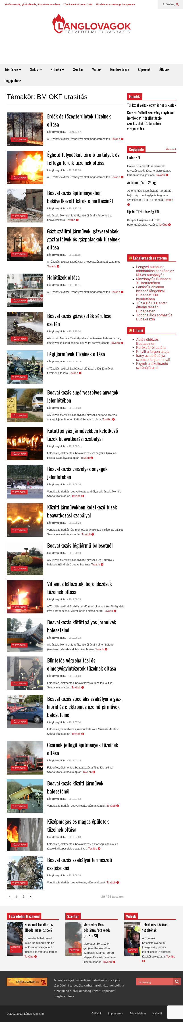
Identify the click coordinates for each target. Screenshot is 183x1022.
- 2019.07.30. (74, 722)
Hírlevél (157, 1013)
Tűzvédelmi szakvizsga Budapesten (115, 4)
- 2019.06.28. (74, 875)
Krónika (56, 69)
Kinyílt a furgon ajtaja (152, 351)
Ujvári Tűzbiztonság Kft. (143, 211)
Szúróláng (169, 4)
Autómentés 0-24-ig (141, 182)
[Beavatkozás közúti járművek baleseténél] (25, 796)
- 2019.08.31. (74, 446)
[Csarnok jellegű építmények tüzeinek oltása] (25, 758)
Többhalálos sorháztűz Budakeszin (154, 317)
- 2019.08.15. (74, 599)
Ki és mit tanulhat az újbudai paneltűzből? (39, 927)
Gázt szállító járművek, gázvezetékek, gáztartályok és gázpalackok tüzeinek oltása (83, 239)
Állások (164, 69)
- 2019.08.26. (74, 484)
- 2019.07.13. (74, 799)
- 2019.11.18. (74, 254)
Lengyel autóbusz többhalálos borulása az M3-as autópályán (155, 271)
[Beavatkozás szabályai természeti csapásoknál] (25, 872)
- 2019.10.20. (74, 331)
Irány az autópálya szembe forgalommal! (153, 357)
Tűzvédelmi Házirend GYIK (77, 4)
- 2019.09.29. (74, 361)
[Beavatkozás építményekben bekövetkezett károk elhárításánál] (25, 205)
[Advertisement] (102, 53)
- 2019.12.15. (74, 208)
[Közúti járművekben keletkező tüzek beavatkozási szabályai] (25, 520)
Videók (96, 69)
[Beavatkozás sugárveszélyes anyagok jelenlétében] (25, 405)
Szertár (78, 69)
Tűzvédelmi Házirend (24, 916)
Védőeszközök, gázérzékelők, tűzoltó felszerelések (32, 4)
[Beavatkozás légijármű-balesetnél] (25, 558)
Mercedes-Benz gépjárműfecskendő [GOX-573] (96, 930)
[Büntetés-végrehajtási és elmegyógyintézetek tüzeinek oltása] (25, 673)
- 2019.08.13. (74, 637)
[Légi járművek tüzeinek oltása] (25, 367)
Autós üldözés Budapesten (147, 341)
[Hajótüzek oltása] (25, 290)
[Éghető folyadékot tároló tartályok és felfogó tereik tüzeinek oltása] (25, 167)
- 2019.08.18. (74, 553)
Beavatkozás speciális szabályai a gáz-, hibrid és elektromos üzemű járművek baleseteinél (84, 706)
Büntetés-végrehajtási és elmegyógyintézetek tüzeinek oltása (81, 664)
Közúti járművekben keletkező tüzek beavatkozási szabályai (82, 511)
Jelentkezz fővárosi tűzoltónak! (155, 927)
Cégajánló (11, 80)
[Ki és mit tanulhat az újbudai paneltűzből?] (15, 939)
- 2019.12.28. (74, 170)
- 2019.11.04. (74, 285)
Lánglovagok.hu (56, 132)
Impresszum (115, 1013)
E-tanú (138, 330)
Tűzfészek (11, 69)
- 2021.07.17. (74, 132)
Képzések (144, 69)
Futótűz (135, 96)
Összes (170, 149)
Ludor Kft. (134, 157)
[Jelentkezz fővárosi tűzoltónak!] (132, 939)
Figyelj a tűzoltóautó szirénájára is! (152, 366)
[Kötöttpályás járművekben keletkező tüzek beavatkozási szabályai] (25, 443)
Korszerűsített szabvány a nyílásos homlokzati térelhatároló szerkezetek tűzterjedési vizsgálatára (150, 120)
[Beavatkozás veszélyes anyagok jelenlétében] (25, 482)
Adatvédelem (138, 1013)
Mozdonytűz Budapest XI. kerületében (153, 281)
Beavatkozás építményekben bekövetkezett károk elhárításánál (80, 197)
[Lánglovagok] (91, 25)
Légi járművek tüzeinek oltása (76, 354)
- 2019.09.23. (74, 408)
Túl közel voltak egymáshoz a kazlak (151, 105)
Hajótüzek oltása (63, 277)
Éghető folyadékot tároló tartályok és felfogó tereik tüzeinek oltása (83, 158)
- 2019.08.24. (74, 522)
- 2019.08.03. (74, 676)
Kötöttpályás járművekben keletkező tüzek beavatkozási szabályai (82, 434)
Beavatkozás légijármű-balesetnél (80, 545)
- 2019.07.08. (74, 837)
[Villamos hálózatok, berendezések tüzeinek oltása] (25, 596)
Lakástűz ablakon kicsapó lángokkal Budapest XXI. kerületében (150, 293)
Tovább (116, 139)
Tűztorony (19, 139)
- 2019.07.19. (74, 760)
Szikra (35, 69)
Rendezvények (119, 69)
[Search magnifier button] (177, 981)
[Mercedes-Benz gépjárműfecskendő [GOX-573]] (73, 939)
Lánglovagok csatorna (150, 258)
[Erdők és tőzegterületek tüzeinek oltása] (25, 129)
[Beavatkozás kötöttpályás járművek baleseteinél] (25, 635)
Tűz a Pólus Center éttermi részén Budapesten (151, 307)
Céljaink (97, 1013)
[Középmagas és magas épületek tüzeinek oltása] (25, 834)
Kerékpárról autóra (151, 347)
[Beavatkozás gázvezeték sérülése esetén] (25, 328)
